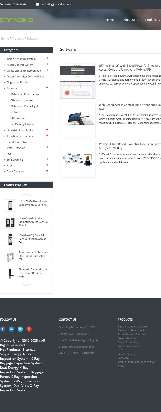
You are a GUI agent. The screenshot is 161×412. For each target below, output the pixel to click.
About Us (129, 20)
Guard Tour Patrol (17, 142)
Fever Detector (15, 171)
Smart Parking (15, 159)
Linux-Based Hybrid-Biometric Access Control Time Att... (33, 221)
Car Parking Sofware (22, 124)
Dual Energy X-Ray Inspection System (14, 369)
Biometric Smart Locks (20, 130)
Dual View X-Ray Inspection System (19, 387)
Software (32, 38)
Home (110, 20)
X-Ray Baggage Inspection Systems (22, 360)
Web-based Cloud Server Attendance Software (25, 97)
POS (9, 154)
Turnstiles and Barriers (20, 136)
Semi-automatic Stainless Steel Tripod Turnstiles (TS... (33, 256)
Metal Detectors (16, 148)
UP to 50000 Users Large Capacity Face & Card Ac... (33, 202)
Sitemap (29, 349)
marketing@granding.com (84, 340)
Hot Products (10, 349)
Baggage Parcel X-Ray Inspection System (22, 376)
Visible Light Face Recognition (24, 70)
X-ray (10, 165)
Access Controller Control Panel (25, 76)
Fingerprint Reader (17, 82)
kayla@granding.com (81, 346)
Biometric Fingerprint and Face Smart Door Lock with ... (33, 273)
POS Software (18, 118)
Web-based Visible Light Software (24, 109)
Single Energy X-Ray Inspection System (15, 356)
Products (18, 38)
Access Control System (20, 64)
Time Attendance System (21, 59)
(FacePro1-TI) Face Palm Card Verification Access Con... (32, 239)
